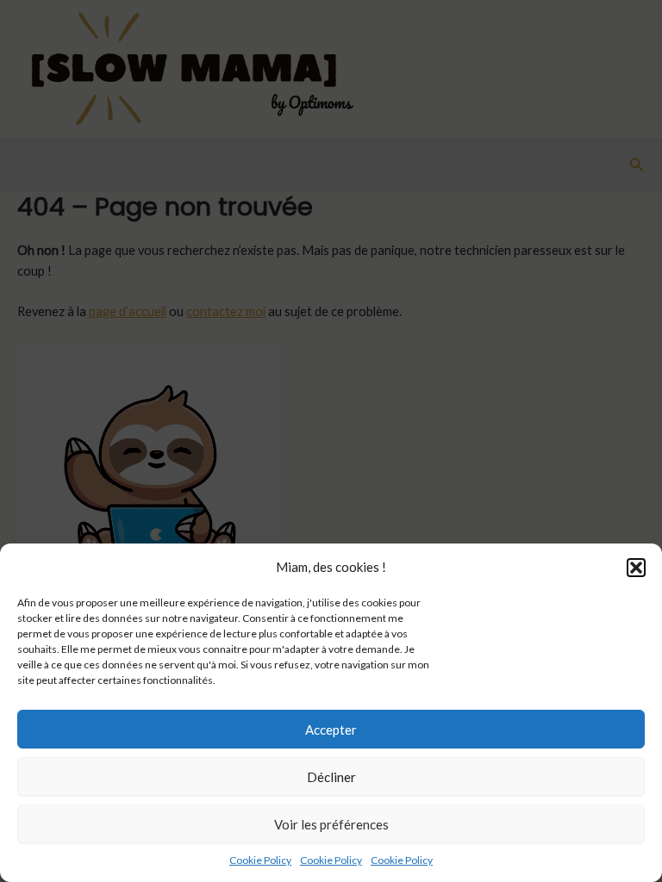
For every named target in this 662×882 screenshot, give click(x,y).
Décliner (331, 777)
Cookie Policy (260, 860)
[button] (636, 567)
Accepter (331, 729)
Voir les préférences (331, 824)
